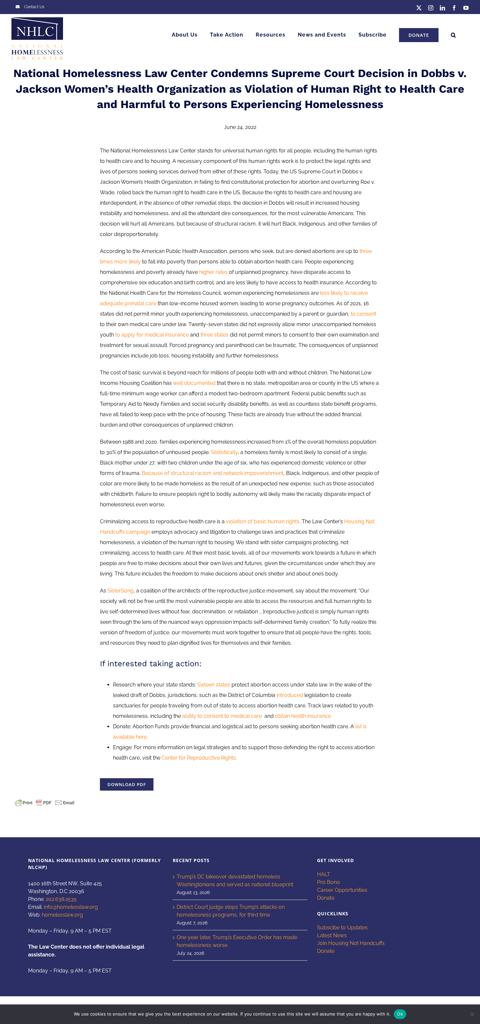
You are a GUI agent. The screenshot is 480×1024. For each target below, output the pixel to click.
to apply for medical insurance (152, 335)
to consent (363, 314)
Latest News (332, 935)
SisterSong (120, 591)
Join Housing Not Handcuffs (351, 943)
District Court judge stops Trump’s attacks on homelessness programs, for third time (231, 911)
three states (214, 335)
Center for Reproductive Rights (199, 758)
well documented (194, 383)
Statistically (224, 452)
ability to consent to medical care (222, 716)
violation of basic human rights (262, 521)
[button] (453, 35)
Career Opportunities (342, 890)
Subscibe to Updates (342, 927)
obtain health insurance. (303, 716)
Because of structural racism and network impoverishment (212, 473)
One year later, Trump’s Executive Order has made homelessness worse (237, 941)
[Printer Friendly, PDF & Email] (44, 802)
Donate (325, 898)
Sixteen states (213, 685)
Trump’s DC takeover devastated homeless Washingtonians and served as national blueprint (235, 881)
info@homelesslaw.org (71, 907)
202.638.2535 (61, 899)
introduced (290, 695)
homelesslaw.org (62, 915)
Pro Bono (328, 882)
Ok (400, 1013)
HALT (323, 874)
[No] (472, 1014)
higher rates (213, 272)
